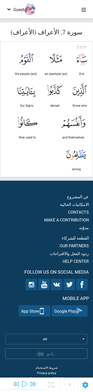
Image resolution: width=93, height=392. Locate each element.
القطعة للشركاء (75, 238)
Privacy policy (46, 373)
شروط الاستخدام (47, 367)
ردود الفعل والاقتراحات (69, 253)
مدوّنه (84, 227)
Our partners (74, 245)
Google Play (65, 311)
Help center (76, 261)
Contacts (78, 212)
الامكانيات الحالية (74, 204)
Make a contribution (66, 219)
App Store (30, 311)
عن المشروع (78, 196)
